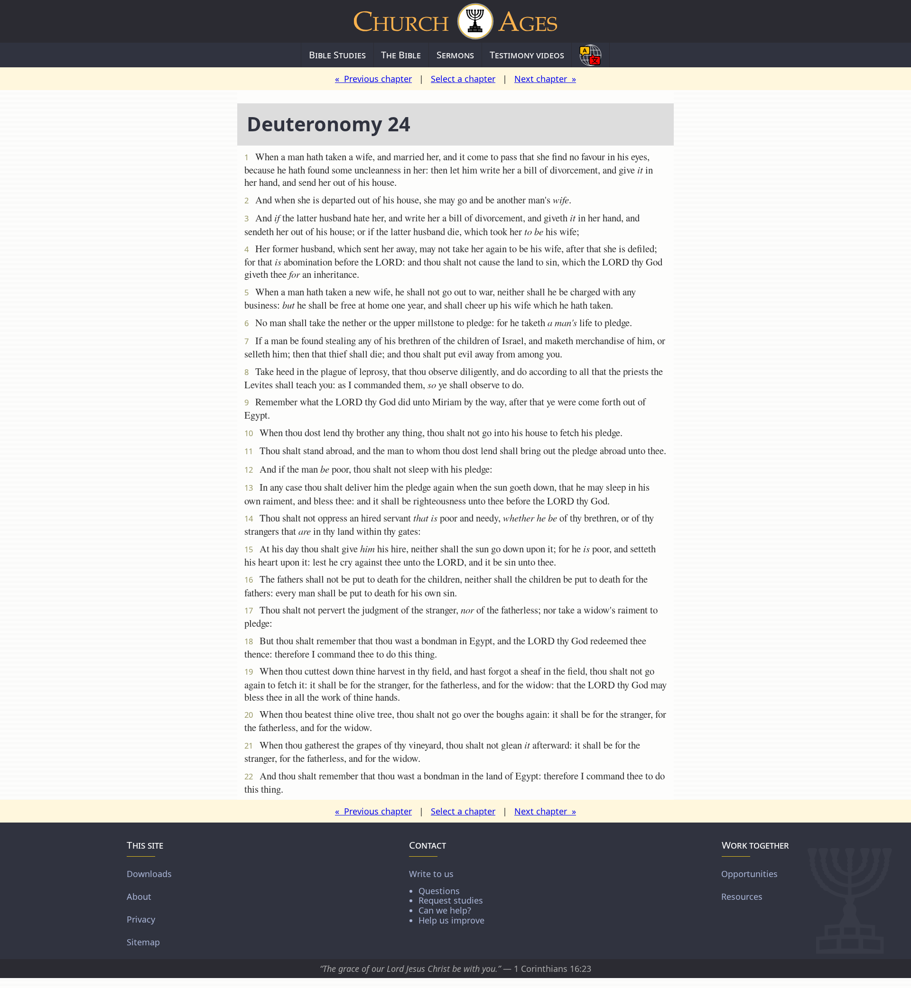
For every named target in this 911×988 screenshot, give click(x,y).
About (139, 896)
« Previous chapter (373, 78)
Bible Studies (337, 54)
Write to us (446, 896)
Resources (741, 896)
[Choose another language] (590, 55)
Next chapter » (545, 78)
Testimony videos (527, 54)
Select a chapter (463, 78)
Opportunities (749, 873)
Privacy (141, 919)
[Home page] (455, 21)
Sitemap (143, 942)
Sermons (455, 54)
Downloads (149, 873)
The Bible (401, 54)
